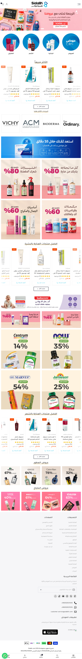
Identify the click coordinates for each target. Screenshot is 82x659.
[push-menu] (79, 4)
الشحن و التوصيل (47, 522)
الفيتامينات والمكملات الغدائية (68, 529)
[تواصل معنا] (5, 655)
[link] (41, 19)
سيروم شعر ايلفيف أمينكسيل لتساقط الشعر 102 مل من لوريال (17, 438)
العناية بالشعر (73, 526)
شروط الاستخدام (47, 533)
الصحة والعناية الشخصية (69, 533)
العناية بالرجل (73, 560)
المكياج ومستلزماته (71, 536)
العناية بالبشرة (72, 522)
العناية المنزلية (72, 564)
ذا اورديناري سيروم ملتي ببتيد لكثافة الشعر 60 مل (71, 90)
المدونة (50, 543)
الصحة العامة (73, 547)
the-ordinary (76, 86)
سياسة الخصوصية (46, 536)
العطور (75, 540)
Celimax (57, 86)
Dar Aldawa (36, 86)
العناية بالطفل (72, 557)
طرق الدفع (49, 526)
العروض (74, 567)
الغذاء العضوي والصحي (70, 543)
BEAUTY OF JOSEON (13, 86)
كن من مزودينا (48, 547)
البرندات (74, 571)
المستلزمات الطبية (71, 550)
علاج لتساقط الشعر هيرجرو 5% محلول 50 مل (31, 90)
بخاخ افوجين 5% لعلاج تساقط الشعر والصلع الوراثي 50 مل (66, 438)
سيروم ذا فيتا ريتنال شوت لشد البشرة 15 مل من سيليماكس (51, 90)
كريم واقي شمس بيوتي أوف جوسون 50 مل (11, 90)
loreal (22, 434)
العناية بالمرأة (73, 554)
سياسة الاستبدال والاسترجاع (44, 529)
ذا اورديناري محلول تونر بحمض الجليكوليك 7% (42, 272)
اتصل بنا (50, 540)
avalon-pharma (67, 434)
